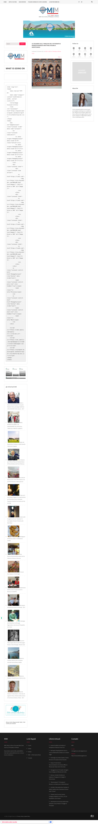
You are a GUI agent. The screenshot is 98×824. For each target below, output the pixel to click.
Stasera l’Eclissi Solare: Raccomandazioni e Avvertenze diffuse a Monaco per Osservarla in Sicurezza (58, 765)
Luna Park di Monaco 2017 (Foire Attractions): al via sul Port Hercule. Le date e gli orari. (16, 479)
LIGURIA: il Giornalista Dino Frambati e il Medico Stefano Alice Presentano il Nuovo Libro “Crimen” (59, 789)
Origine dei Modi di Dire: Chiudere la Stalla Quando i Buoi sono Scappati (16, 444)
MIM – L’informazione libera (34, 755)
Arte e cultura (13, 2)
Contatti (30, 758)
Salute (29, 748)
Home (5, 2)
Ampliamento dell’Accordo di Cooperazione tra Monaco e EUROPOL (16, 589)
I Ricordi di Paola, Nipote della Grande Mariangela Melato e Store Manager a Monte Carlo (16, 642)
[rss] (91, 48)
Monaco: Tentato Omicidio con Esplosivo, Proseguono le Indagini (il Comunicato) (57, 777)
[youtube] (91, 54)
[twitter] (79, 48)
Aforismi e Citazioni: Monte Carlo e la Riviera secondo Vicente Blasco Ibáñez (15, 660)
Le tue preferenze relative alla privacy (33, 822)
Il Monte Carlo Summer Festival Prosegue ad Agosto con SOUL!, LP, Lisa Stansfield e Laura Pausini (58, 796)
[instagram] (81, 2)
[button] (47, 74)
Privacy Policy (20, 816)
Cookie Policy (27, 816)
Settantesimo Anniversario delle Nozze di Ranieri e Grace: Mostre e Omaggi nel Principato (58, 803)
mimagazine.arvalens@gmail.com (79, 751)
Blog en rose (22, 2)
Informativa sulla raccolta (9, 822)
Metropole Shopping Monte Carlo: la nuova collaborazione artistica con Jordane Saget (59, 752)
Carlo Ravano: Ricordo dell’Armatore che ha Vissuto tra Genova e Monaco (16, 556)
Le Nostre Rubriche (54, 2)
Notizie (29, 751)
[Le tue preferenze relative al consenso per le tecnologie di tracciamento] (1, 618)
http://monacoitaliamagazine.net (79, 755)
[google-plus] (74, 54)
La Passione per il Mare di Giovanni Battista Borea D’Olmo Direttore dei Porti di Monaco (16, 462)
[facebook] (79, 2)
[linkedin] (85, 48)
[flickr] (85, 54)
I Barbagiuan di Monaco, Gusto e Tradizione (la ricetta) (16, 538)
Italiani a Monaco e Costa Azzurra (37, 2)
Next (60, 57)
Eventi (29, 745)
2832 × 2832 (48, 51)
